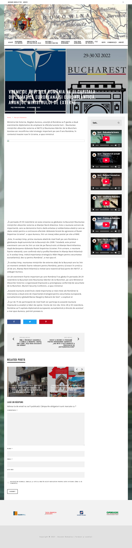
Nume (10, 448)
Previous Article (25, 337)
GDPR (103, 42)
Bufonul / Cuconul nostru (51, 42)
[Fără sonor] (116, 145)
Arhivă (25, 2)
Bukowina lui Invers (18, 42)
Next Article (68, 337)
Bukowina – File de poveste (92, 42)
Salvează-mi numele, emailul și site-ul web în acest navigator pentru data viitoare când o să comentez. (46, 482)
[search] (119, 123)
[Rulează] (93, 145)
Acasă (10, 42)
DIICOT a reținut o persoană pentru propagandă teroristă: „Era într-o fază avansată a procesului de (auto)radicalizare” (61, 343)
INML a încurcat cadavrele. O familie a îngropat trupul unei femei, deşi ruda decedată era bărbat (29, 342)
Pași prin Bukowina (77, 42)
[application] (106, 138)
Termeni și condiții (83, 537)
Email (10, 459)
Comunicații (112, 42)
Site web (10, 469)
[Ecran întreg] (119, 145)
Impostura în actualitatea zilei (34, 42)
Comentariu (12, 410)
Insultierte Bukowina (65, 42)
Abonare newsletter (15, 2)
